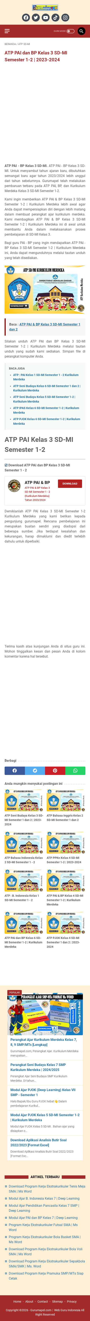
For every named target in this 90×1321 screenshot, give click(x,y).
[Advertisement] (45, 113)
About (29, 1301)
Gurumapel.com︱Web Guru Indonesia (55, 1310)
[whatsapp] (75, 771)
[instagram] (64, 17)
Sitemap (57, 1301)
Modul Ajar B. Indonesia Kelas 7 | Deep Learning (44, 1198)
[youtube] (45, 17)
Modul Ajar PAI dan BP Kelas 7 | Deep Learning (43, 1218)
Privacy (72, 1301)
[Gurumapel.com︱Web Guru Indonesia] (45, 8)
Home (17, 1301)
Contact (42, 1301)
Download (70, 483)
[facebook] (25, 17)
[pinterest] (55, 771)
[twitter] (35, 17)
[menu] (10, 31)
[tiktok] (54, 17)
